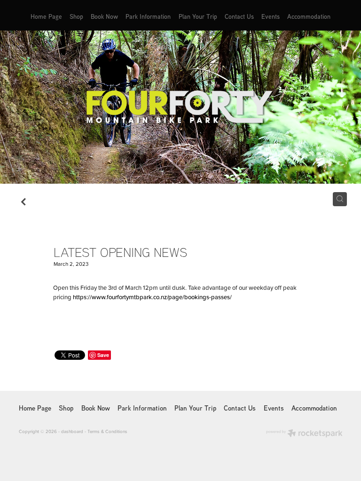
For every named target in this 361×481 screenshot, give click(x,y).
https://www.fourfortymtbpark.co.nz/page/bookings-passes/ (152, 297)
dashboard (72, 431)
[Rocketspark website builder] (304, 434)
